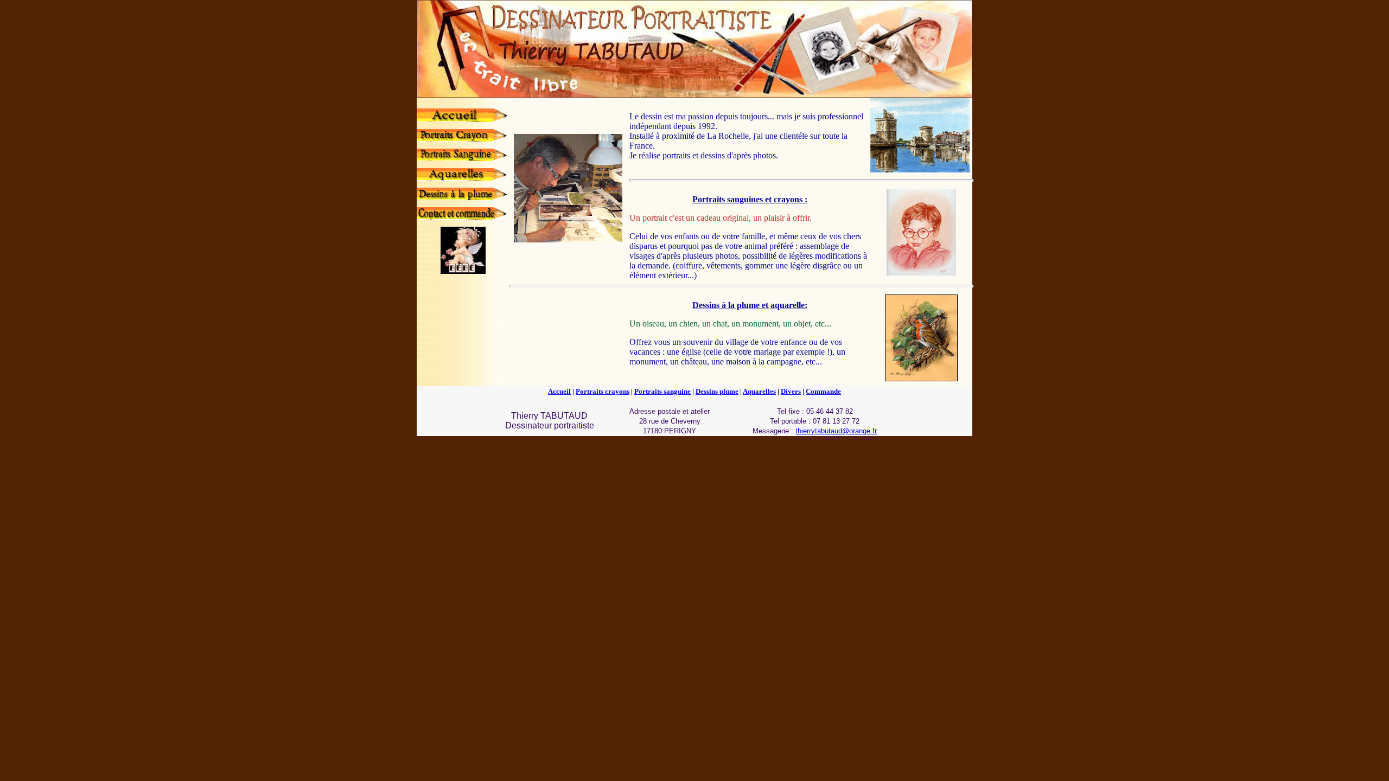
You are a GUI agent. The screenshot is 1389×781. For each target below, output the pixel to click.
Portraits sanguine (662, 391)
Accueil (559, 391)
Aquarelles (759, 391)
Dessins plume (717, 391)
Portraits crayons (602, 391)
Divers (791, 391)
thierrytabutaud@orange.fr (836, 431)
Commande (823, 391)
